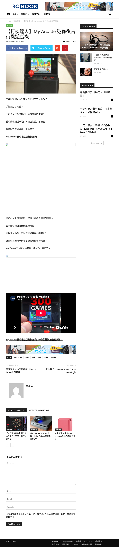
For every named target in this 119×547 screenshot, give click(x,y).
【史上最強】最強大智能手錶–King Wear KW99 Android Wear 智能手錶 (96, 129)
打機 (27, 357)
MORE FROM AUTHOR (39, 410)
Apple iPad (88, 541)
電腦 (14, 14)
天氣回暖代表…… (101, 69)
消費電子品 (35, 14)
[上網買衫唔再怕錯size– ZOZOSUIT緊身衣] (86, 57)
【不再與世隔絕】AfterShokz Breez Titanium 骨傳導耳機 (96, 46)
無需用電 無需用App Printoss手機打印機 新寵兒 (65, 436)
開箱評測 (47, 14)
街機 (46, 357)
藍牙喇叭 (75, 544)
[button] (109, 14)
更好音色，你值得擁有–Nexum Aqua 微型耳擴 (21, 371)
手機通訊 (24, 14)
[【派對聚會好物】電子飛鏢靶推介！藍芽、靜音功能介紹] (16, 423)
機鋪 (33, 357)
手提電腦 (98, 541)
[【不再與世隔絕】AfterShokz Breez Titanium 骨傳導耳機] (96, 41)
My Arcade (18, 357)
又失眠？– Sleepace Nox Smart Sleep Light (61, 371)
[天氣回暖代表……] (86, 72)
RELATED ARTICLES (16, 410)
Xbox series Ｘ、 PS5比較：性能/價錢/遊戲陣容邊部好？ (40, 436)
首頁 (8, 14)
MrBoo (11, 41)
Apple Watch (68, 541)
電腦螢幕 (98, 544)
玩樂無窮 (9, 25)
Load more (95, 143)
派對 (39, 357)
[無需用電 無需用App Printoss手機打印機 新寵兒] (65, 423)
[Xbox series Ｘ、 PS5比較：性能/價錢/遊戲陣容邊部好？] (41, 423)
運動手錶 (65, 544)
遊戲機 (53, 357)
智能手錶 (55, 544)
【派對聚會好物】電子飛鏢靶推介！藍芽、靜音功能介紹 (16, 436)
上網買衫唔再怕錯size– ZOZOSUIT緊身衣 (103, 57)
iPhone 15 (56, 541)
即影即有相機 (86, 544)
